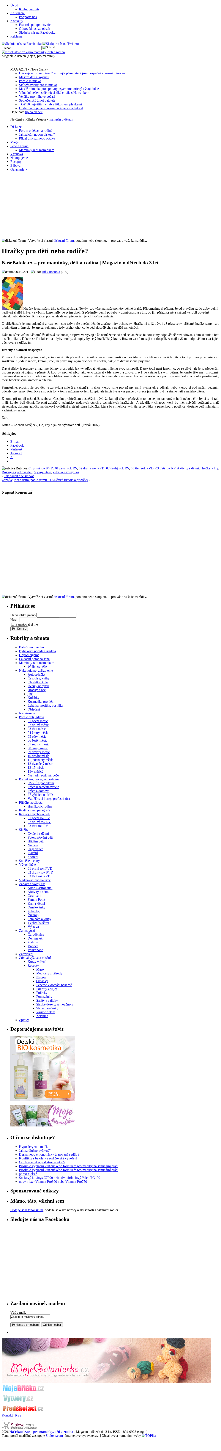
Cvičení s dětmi (38, 833)
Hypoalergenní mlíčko (34, 1146)
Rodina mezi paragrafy (34, 810)
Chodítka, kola (38, 682)
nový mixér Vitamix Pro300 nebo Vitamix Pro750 (53, 1181)
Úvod (14, 5)
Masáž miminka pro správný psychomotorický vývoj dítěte (59, 89)
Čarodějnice (36, 934)
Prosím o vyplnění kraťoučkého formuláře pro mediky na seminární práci (68, 1166)
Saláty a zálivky (47, 1000)
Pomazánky (44, 996)
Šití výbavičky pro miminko (38, 85)
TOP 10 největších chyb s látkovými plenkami (50, 104)
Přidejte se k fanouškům (26, 1210)
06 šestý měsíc (37, 740)
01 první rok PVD (40, 468)
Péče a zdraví (19, 146)
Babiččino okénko (31, 647)
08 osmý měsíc (38, 748)
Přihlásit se (19, 628)
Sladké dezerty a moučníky (54, 1004)
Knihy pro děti (29, 9)
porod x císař (28, 1174)
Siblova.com (54, 1435)
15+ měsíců (35, 771)
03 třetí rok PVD (142, 468)
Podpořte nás (28, 17)
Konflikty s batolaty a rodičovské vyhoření (48, 1158)
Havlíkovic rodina (40, 806)
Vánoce (33, 946)
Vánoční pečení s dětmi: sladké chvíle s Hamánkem (54, 92)
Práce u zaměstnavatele (43, 787)
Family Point (36, 899)
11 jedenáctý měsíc (40, 760)
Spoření (33, 857)
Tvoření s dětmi (38, 923)
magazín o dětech (61, 119)
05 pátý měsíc (37, 736)
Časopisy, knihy (38, 678)
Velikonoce (35, 950)
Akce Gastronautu (40, 888)
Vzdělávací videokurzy (35, 880)
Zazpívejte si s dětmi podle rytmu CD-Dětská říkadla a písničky (45, 480)
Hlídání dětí (36, 841)
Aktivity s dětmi (188, 468)
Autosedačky (37, 674)
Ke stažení (17, 13)
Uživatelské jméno (23, 615)
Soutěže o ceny (29, 861)
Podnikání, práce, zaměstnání (39, 779)
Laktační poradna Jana (34, 659)
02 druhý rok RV (117, 468)
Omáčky (42, 981)
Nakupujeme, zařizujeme (36, 670)
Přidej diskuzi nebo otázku (37, 138)
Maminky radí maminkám (36, 150)
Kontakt (7, 1415)
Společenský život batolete (37, 100)
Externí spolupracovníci (35, 25)
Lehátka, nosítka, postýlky (45, 705)
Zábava (15, 165)
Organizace (35, 849)
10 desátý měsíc (38, 756)
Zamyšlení (26, 954)
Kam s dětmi (36, 903)
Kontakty (16, 21)
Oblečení (34, 709)
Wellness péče (37, 666)
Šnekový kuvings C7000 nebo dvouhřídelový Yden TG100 (59, 1178)
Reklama (16, 36)
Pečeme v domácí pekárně (54, 985)
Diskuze (16, 127)
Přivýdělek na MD (40, 795)
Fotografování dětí (40, 837)
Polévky (41, 993)
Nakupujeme (19, 158)
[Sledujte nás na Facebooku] (22, 43)
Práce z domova (38, 791)
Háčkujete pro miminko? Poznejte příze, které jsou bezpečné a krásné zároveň (72, 73)
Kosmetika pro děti (41, 701)
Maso (40, 969)
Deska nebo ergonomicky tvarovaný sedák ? (49, 1154)
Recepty (16, 161)
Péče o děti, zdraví (31, 717)
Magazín (16, 142)
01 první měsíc (38, 721)
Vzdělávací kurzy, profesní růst (49, 798)
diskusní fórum (64, 240)
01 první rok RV (66, 468)
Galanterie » (18, 169)
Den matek (35, 938)
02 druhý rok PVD (91, 468)
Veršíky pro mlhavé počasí (37, 96)
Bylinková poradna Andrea (37, 651)
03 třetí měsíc (37, 729)
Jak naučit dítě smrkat (19, 476)
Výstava (33, 927)
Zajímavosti (27, 930)
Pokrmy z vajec (46, 989)
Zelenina (42, 1016)
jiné (30, 694)
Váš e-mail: (18, 1312)
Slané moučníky (47, 1008)
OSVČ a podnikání (41, 783)
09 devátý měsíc (39, 752)
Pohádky (34, 911)
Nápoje (41, 977)
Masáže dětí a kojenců (34, 77)
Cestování (34, 895)
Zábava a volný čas (66, 472)
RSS (18, 1415)
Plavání (33, 853)
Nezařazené (27, 713)
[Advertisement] (110, 205)
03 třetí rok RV (165, 468)
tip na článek (34, 112)
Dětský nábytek (38, 686)
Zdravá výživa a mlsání (35, 958)
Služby (23, 829)
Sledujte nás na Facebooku (37, 32)
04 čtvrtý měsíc (38, 732)
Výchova (16, 154)
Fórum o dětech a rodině (35, 130)
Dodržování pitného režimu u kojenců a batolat (51, 108)
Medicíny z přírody (49, 973)
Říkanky (33, 915)
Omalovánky (36, 907)
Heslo (14, 619)
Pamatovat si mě (27, 624)
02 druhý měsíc (38, 725)
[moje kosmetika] (42, 1125)
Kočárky (33, 698)
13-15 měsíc (36, 767)
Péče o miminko (30, 81)
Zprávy (24, 1020)
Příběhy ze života (31, 802)
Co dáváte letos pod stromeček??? (42, 1162)
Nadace (33, 845)
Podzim (33, 942)
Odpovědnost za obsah (34, 28)
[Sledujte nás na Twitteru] (61, 43)
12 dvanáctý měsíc (40, 764)
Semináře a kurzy (39, 919)
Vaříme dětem (45, 1012)
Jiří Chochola (51, 272)
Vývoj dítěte (42, 472)
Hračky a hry (209, 468)
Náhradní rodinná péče (43, 775)
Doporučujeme (29, 655)
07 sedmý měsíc (38, 744)
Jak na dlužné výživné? (35, 1150)
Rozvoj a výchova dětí (17, 472)
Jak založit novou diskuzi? (37, 134)
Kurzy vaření (37, 961)
